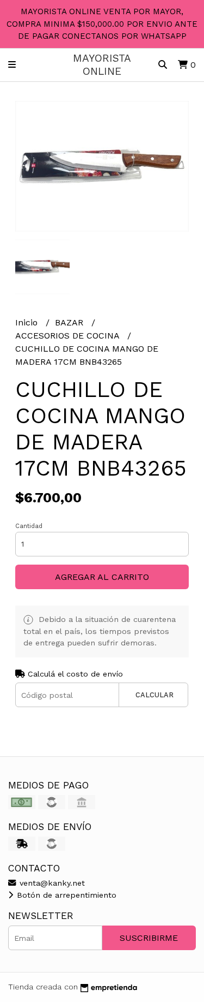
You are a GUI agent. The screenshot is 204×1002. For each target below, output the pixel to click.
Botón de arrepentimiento (65, 895)
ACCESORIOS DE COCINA (68, 335)
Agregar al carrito (102, 577)
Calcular (154, 695)
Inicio (27, 322)
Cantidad (28, 526)
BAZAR (70, 322)
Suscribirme (149, 938)
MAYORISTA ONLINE (102, 64)
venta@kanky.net (51, 883)
